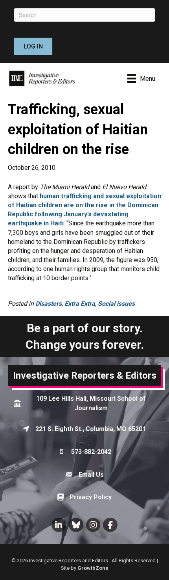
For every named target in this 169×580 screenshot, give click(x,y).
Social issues (116, 303)
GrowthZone (92, 568)
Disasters (48, 303)
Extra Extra (79, 303)
